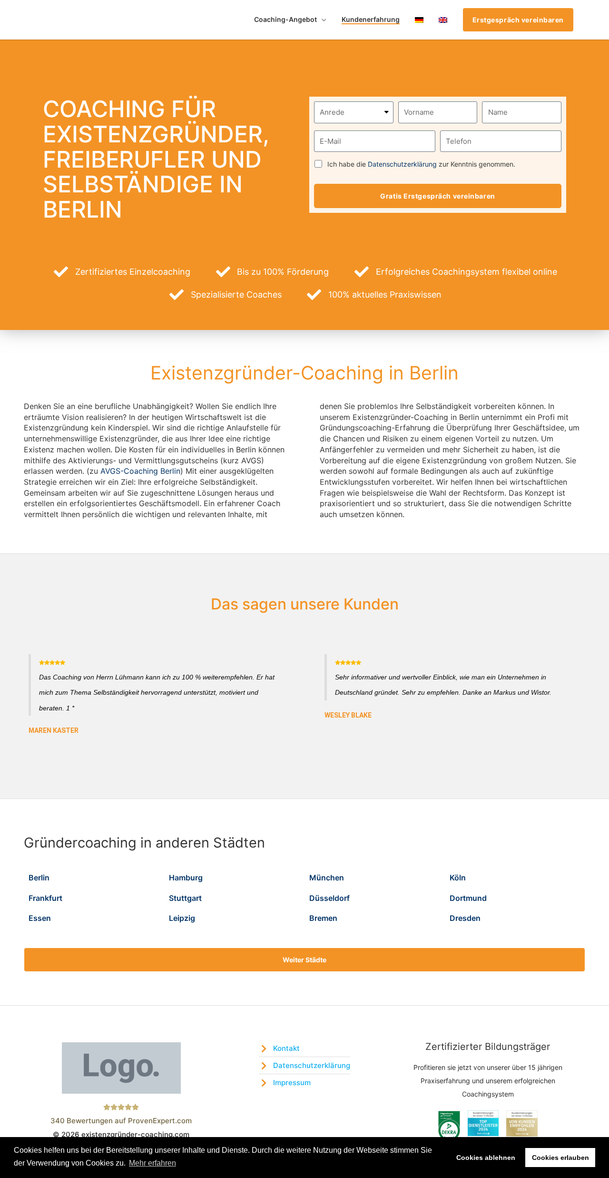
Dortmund (468, 898)
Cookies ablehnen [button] (485, 1157)
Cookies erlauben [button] (560, 1157)
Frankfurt (45, 898)
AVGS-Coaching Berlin (140, 471)
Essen (40, 918)
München (326, 877)
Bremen (323, 918)
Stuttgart (185, 898)
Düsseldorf (329, 898)
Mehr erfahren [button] (152, 1163)
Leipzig (182, 918)
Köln (458, 877)
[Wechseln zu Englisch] (443, 20)
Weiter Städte (304, 960)
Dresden (465, 918)
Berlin (39, 877)
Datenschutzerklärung (402, 164)
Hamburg (186, 877)
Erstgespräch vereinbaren (518, 20)
